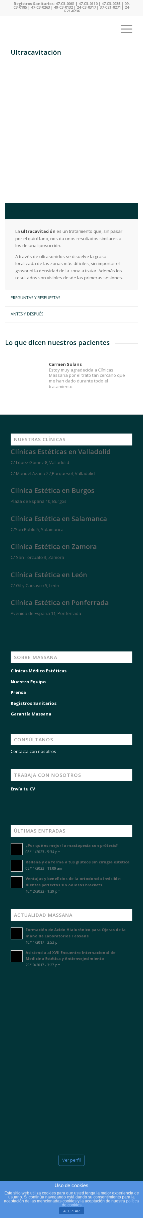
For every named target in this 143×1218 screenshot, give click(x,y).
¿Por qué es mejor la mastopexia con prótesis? (72, 845)
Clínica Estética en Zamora (54, 546)
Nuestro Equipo (28, 682)
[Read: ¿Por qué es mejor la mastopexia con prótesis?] (17, 849)
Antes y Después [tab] (27, 314)
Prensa (18, 692)
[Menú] (123, 29)
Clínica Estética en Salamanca (59, 518)
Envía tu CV (23, 789)
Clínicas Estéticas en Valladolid (61, 451)
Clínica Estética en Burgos (52, 490)
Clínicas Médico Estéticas (39, 671)
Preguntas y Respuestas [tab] (35, 298)
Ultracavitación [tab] (30, 211)
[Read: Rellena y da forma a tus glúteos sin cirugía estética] (17, 866)
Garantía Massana (31, 714)
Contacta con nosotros (33, 751)
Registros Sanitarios (34, 703)
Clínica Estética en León (49, 574)
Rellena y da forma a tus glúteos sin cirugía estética (78, 861)
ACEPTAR (71, 1211)
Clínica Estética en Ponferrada (60, 602)
